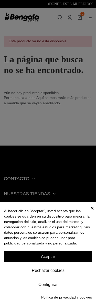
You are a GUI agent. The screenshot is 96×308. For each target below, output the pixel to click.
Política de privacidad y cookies (66, 297)
